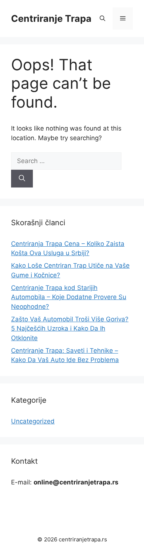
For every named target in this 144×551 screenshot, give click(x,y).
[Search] (22, 178)
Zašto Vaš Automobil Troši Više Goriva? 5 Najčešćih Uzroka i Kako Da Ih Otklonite (69, 328)
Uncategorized (33, 421)
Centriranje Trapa (51, 18)
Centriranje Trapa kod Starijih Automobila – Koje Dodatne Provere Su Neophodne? (68, 297)
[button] (102, 18)
